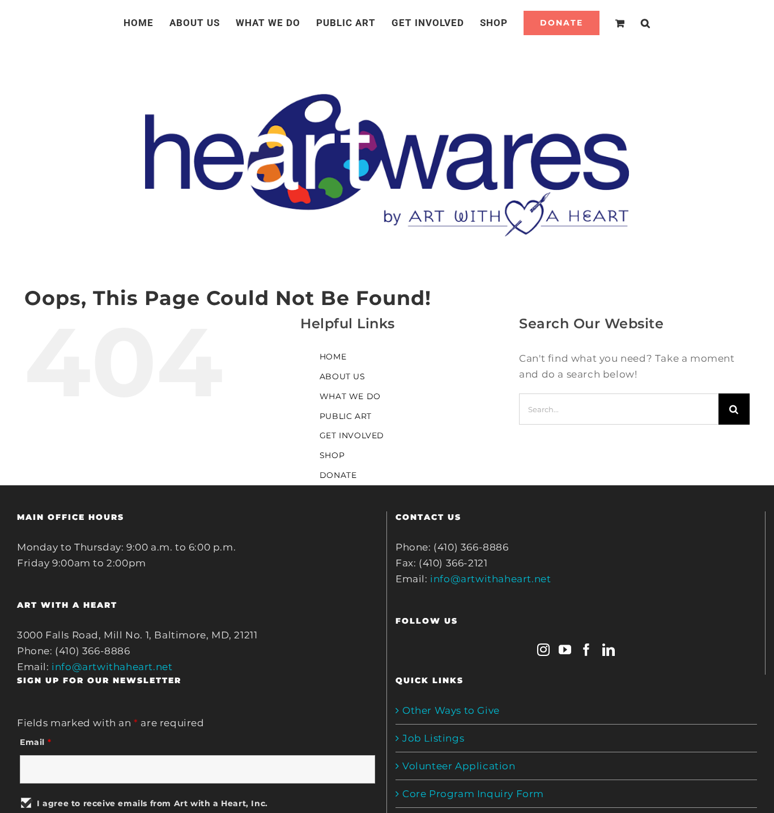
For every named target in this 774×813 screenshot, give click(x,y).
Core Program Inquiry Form (473, 793)
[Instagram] (543, 649)
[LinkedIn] (608, 649)
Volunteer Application (459, 766)
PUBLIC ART (346, 416)
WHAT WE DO (350, 396)
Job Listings (433, 738)
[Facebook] (586, 649)
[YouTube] (565, 649)
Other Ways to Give (451, 710)
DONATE (338, 475)
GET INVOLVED (352, 435)
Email (35, 742)
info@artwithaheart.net (112, 666)
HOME (333, 357)
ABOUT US (342, 376)
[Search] (632, 22)
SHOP (332, 455)
